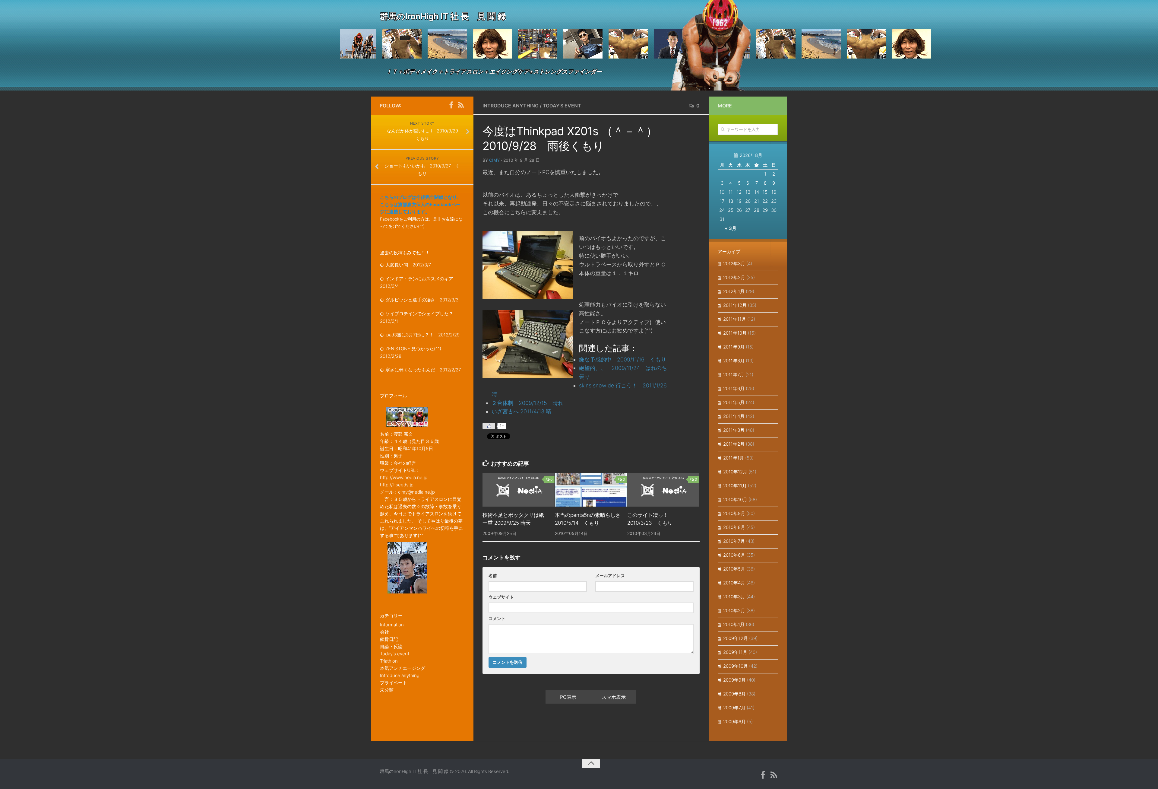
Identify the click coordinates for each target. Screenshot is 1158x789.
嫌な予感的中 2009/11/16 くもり (622, 359)
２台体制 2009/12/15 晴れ (527, 403)
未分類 (387, 690)
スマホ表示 (614, 697)
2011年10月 (735, 333)
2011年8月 (734, 361)
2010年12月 (735, 472)
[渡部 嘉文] (451, 105)
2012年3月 (734, 263)
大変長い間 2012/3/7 (408, 265)
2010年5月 (734, 569)
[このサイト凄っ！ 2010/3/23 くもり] (663, 490)
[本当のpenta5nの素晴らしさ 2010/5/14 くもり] (591, 490)
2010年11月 (735, 485)
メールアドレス (610, 575)
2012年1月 (734, 291)
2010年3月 (734, 597)
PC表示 (568, 697)
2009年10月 (735, 666)
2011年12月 (735, 305)
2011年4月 (734, 416)
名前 (493, 575)
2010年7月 (734, 541)
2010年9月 (734, 513)
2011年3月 (734, 430)
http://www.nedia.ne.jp (403, 477)
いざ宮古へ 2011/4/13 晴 (521, 411)
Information (392, 625)
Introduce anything (510, 106)
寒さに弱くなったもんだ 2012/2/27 (423, 370)
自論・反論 (391, 646)
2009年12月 (735, 638)
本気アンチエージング (402, 668)
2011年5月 (734, 402)
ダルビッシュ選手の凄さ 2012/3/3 (421, 300)
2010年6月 (734, 555)
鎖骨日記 (389, 639)
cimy (494, 160)
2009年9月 (734, 680)
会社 (384, 632)
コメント (497, 618)
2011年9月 (734, 347)
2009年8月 (734, 694)
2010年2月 (734, 610)
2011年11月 (734, 319)
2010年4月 (734, 583)
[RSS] (460, 105)
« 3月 (730, 228)
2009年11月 (735, 652)
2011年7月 (733, 374)
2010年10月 (735, 499)
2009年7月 (734, 708)
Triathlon (389, 661)
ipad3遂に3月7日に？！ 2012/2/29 (422, 335)
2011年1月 (733, 458)
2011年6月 (734, 388)
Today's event (562, 106)
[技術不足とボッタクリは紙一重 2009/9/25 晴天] (518, 490)
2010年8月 (734, 527)
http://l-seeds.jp (396, 485)
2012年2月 (734, 277)
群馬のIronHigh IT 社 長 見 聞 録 (443, 16)
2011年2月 (734, 444)
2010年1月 (734, 624)
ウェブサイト (501, 597)
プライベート (393, 683)
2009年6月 (734, 721)
